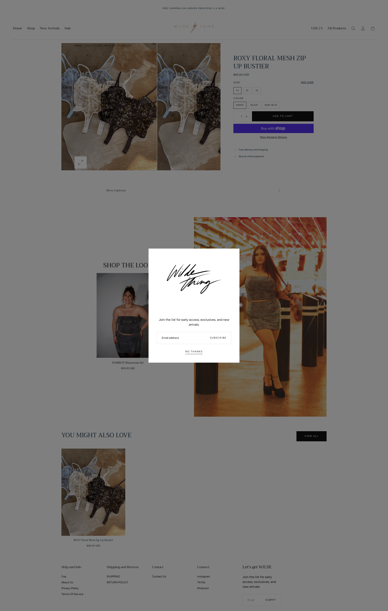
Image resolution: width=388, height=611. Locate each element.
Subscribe (218, 337)
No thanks (194, 351)
